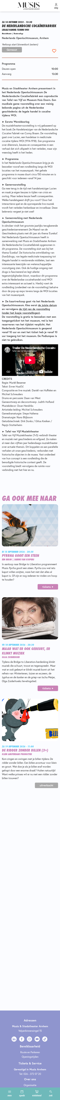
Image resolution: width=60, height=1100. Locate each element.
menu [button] (10, 1095)
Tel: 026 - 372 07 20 (30, 1073)
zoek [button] (50, 1095)
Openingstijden (30, 1056)
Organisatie (30, 1085)
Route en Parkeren (30, 1052)
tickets (46, 586)
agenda (22, 1095)
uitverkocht (46, 785)
